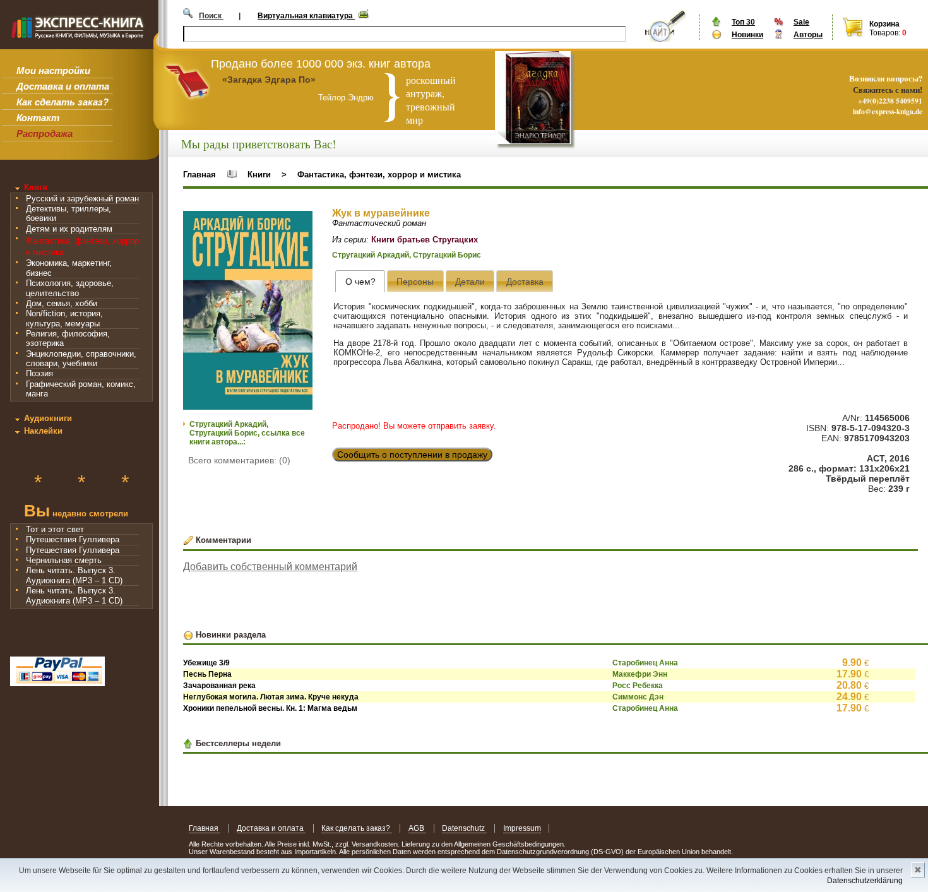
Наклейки (43, 431)
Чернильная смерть (64, 560)
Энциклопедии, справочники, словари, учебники (81, 358)
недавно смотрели (76, 512)
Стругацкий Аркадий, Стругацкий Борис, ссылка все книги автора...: (247, 433)
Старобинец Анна (645, 662)
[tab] (360, 281)
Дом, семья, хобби (61, 303)
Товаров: (884, 32)
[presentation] (360, 281)
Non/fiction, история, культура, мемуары (64, 318)
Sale (801, 22)
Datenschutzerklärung (865, 880)
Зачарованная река (219, 685)
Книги (35, 187)
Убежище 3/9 (206, 662)
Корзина (884, 24)
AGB (417, 828)
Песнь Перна (207, 674)
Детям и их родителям (69, 229)
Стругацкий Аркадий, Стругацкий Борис (406, 255)
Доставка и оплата (62, 86)
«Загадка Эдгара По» (269, 79)
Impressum (522, 828)
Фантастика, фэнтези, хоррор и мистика (379, 174)
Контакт (37, 117)
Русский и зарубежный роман (82, 198)
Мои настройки (53, 70)
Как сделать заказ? (62, 102)
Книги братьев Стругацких (424, 239)
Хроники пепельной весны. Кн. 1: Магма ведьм (270, 708)
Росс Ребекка (637, 685)
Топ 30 (743, 22)
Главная (199, 174)
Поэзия (39, 373)
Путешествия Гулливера (72, 539)
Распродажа (44, 133)
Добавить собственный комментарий (270, 566)
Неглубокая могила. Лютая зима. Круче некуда (271, 697)
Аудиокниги (48, 418)
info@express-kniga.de (887, 111)
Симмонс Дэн (637, 697)
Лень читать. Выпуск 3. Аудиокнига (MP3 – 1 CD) (74, 575)
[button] (301, 222)
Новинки (747, 34)
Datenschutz (464, 828)
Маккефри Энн (639, 674)
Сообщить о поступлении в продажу (412, 454)
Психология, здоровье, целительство (70, 287)
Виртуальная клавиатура (306, 15)
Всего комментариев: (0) (239, 460)
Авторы (808, 34)
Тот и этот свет (55, 529)
